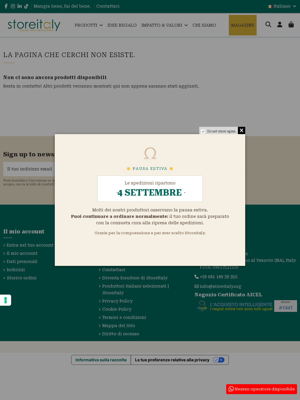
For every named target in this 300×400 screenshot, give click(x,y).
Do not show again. (221, 131)
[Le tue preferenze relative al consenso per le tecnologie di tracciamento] (5, 300)
